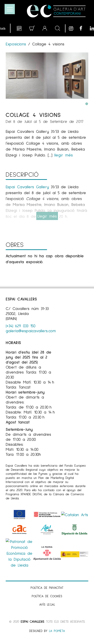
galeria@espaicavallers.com (31, 330)
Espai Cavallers (32, 621)
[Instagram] (73, 28)
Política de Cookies (47, 596)
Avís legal (47, 604)
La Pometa (57, 631)
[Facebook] (83, 28)
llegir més (63, 154)
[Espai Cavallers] (56, 11)
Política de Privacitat (47, 587)
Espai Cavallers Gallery (27, 186)
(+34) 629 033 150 (20, 325)
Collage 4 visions (33, 114)
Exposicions (17, 43)
